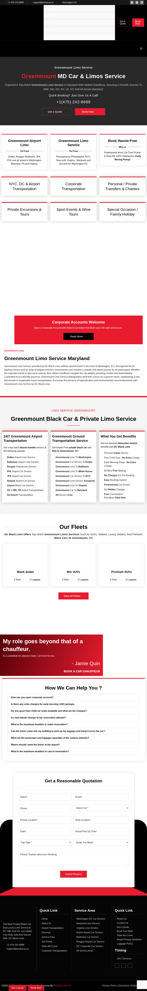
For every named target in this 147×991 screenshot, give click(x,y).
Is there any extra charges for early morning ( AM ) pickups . (43, 704)
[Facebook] (132, 2)
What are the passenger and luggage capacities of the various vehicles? (50, 738)
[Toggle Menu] (110, 22)
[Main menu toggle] (141, 49)
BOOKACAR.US (62, 985)
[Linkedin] (141, 2)
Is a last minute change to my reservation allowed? (38, 717)
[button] (123, 22)
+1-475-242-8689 (16, 2)
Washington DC (69, 2)
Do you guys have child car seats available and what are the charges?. (49, 711)
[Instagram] (137, 2)
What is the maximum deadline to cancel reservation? (40, 751)
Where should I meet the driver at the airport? (35, 744)
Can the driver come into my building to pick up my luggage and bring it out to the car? (58, 731)
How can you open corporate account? (32, 697)
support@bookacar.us (43, 2)
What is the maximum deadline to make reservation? (39, 724)
